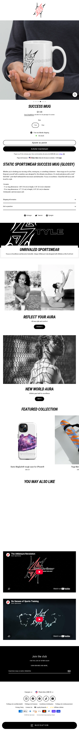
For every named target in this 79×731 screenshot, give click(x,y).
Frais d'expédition (29, 114)
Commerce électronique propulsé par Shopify (46, 714)
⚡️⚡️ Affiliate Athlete (57, 707)
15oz (42, 125)
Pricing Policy (19, 707)
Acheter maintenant (39, 149)
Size (39, 120)
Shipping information (9, 199)
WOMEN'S (39, 327)
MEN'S (39, 399)
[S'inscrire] (68, 671)
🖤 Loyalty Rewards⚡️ (41, 707)
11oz (35, 125)
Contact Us (29, 707)
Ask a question (8, 206)
